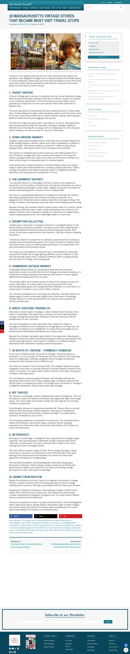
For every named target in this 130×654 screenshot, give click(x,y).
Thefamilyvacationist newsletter (97, 143)
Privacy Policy (113, 650)
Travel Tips (69, 649)
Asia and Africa (92, 126)
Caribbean (34, 8)
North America (15, 8)
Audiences (93, 46)
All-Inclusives (91, 641)
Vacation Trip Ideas (96, 52)
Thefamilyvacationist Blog (96, 156)
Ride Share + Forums (94, 146)
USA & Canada (92, 116)
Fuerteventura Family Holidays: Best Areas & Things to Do (103, 86)
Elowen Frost (23, 24)
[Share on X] (2, 327)
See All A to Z (103, 57)
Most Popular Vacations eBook (97, 153)
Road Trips (90, 650)
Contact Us (112, 644)
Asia (53, 8)
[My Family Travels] (14, 640)
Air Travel (69, 641)
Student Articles (75, 8)
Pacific (64, 8)
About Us (112, 641)
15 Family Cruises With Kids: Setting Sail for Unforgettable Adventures (101, 98)
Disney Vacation (92, 644)
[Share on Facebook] (2, 323)
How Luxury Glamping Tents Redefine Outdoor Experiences (102, 81)
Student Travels (49, 647)
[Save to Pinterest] (2, 331)
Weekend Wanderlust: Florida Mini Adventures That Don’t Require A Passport (103, 92)
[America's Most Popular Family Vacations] (31, 642)
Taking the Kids (92, 149)
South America (44, 8)
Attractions (94, 43)
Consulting (90, 647)
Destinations (94, 49)
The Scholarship (49, 644)
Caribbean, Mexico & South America (98, 119)
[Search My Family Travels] (121, 7)
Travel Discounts (49, 641)
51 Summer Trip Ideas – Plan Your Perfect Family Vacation (102, 75)
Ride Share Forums (69, 645)
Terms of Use (113, 647)
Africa (58, 8)
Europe (90, 122)
